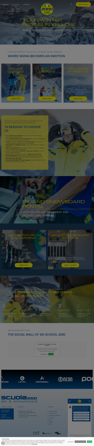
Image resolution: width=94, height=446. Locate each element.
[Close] (4, 441)
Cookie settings (71, 441)
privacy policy (34, 444)
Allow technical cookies (80, 441)
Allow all (89, 441)
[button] (3, 443)
